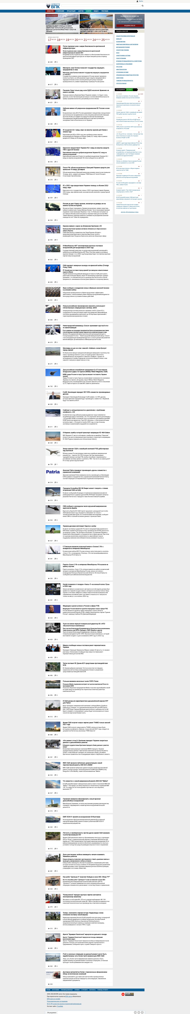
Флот (117, 52)
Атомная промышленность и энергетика (129, 61)
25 (103, 39)
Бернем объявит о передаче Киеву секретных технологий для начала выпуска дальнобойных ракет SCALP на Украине (61, 28)
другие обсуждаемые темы (129, 212)
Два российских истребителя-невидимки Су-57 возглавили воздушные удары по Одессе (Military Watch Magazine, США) (85, 371)
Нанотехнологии (121, 69)
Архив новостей (53, 37)
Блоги (88, 11)
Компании (60, 11)
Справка (77, 990)
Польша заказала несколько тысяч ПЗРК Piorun (80, 681)
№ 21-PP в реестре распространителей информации (64, 1004)
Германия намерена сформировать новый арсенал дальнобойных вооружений (82, 800)
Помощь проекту (102, 990)
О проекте (84, 990)
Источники (55, 990)
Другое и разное (121, 83)
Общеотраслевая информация (125, 36)
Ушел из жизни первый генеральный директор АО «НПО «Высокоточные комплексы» (84, 625)
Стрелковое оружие (122, 72)
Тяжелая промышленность (124, 80)
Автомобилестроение (123, 47)
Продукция (71, 11)
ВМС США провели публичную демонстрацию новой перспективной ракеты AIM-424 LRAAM (82, 764)
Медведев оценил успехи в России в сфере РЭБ (81, 606)
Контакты (92, 990)
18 (58, 39)
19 (67, 39)
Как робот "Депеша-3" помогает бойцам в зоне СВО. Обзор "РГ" (86, 877)
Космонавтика (120, 41)
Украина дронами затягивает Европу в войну (79, 526)
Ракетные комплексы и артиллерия (127, 44)
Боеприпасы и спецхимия (124, 64)
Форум (80, 11)
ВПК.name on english (53, 999)
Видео (96, 11)
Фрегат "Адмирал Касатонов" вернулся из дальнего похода (85, 934)
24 (94, 39)
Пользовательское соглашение (57, 1001)
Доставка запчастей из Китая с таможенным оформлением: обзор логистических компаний (85, 973)
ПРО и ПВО (119, 66)
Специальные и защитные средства (127, 75)
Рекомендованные (67, 990)
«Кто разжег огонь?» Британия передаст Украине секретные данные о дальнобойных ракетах (85, 741)
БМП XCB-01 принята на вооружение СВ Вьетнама (81, 817)
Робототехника (121, 58)
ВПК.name (68, 996)
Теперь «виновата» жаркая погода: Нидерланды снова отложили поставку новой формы (83, 914)
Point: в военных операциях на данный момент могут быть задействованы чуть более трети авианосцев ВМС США (85, 955)
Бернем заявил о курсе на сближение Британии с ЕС (82, 226)
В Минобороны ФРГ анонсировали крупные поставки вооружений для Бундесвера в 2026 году (83, 247)
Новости (50, 11)
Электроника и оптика (123, 55)
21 (85, 39)
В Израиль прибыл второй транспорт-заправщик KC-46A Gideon (86, 433)
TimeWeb (60, 1006)
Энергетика (119, 78)
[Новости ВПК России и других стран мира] (53, 8)
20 (76, 39)
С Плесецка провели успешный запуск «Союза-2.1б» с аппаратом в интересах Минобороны (83, 547)
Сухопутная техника (122, 50)
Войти (141, 1)
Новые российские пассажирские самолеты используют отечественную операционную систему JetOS (84, 307)
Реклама (105, 11)
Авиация (119, 39)
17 (49, 39)
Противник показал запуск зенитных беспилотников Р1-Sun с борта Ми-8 (94, 30)
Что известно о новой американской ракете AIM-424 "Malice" (85, 781)
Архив (48, 990)
